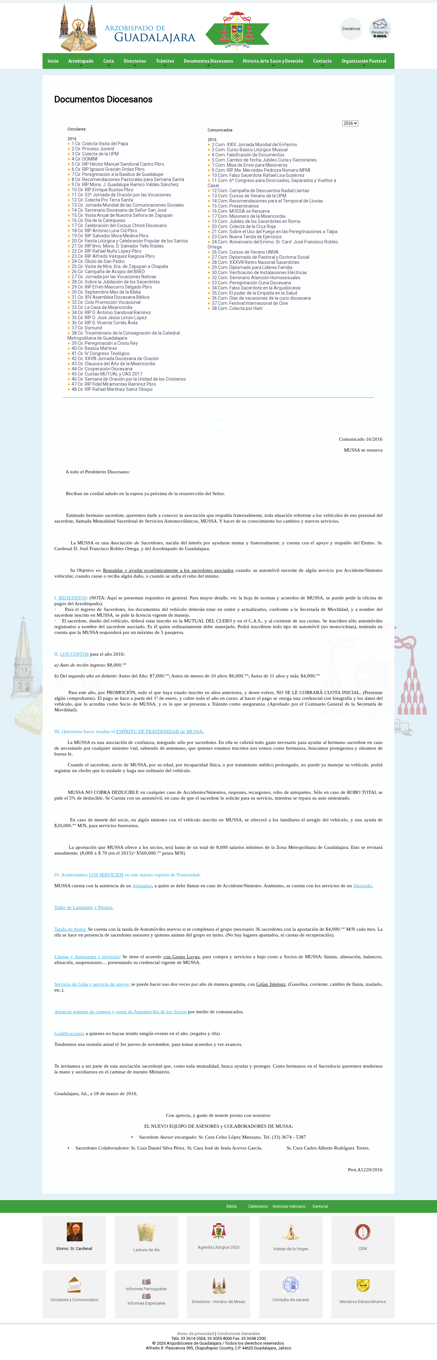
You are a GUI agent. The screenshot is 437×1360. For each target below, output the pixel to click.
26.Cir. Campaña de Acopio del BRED (108, 271)
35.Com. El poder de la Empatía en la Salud (254, 293)
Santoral (320, 1206)
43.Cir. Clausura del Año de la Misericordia (113, 363)
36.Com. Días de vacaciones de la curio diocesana (261, 298)
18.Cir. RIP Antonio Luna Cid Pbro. (105, 230)
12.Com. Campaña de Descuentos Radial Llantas (260, 190)
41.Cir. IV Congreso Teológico (101, 353)
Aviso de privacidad (195, 1333)
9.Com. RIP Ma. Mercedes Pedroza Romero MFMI (261, 170)
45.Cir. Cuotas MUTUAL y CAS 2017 (107, 373)
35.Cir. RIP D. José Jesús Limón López (109, 317)
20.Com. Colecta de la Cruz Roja (244, 226)
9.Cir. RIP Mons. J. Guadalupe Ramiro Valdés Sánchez (125, 184)
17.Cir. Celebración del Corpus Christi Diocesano (119, 225)
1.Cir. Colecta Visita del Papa (100, 143)
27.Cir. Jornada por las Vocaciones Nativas (114, 276)
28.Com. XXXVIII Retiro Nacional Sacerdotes (255, 262)
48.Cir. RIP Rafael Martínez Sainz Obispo (112, 389)
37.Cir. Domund (87, 327)
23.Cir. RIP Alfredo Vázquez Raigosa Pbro (113, 256)
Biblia (231, 1206)
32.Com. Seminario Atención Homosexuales (256, 277)
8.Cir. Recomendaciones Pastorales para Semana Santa (128, 179)
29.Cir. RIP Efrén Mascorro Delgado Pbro (112, 286)
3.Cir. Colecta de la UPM (95, 153)
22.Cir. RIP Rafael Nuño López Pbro (106, 251)
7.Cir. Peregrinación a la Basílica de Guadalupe (117, 174)
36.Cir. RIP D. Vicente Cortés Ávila (105, 322)
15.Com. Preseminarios (235, 206)
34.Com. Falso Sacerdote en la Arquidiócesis (256, 287)
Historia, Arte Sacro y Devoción (273, 63)
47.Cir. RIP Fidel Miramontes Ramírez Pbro (114, 384)
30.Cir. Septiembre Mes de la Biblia (106, 292)
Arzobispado (80, 63)
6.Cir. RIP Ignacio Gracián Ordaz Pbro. (109, 169)
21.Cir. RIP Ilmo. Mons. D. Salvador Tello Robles (118, 246)
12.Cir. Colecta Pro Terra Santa (102, 199)
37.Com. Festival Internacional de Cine (250, 303)
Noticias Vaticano (289, 1206)
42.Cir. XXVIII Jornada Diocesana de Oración (115, 358)
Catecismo (258, 1206)
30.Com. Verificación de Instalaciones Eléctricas (259, 272)
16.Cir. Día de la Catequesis (98, 220)
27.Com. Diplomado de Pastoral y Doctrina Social (260, 257)
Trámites (165, 63)
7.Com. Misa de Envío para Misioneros (250, 165)
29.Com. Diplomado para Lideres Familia (252, 267)
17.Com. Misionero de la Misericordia (248, 216)
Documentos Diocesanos (208, 63)
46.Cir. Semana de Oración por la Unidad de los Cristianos (129, 379)
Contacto (322, 63)
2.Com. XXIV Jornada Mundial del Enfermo (254, 144)
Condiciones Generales (238, 1333)
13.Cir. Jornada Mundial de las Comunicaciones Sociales (128, 205)
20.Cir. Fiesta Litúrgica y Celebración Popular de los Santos (130, 240)
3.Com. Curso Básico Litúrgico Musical (250, 149)
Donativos (351, 29)
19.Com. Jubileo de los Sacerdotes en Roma (256, 221)
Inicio (53, 61)
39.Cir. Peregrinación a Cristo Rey (105, 343)
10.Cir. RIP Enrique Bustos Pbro (102, 189)
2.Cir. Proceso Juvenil (93, 148)
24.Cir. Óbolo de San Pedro (98, 261)
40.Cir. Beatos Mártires (94, 348)
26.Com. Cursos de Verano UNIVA (245, 252)
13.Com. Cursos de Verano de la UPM (249, 195)
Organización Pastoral (364, 63)
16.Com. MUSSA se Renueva (241, 211)
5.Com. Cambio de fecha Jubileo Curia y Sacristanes (264, 159)
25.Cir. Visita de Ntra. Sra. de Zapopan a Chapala (120, 266)
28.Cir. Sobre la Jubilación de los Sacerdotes (116, 281)
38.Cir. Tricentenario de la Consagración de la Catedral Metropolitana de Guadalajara (124, 335)
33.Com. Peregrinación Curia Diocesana (251, 282)
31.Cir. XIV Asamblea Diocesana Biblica (110, 297)
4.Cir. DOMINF (85, 159)
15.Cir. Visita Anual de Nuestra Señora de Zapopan (122, 215)
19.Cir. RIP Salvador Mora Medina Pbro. (110, 235)
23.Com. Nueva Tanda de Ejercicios (247, 236)
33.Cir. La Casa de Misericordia (102, 307)
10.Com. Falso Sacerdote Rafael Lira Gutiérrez (258, 175)
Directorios (135, 63)
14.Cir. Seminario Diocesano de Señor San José (119, 210)
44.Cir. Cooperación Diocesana (102, 368)
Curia (108, 63)
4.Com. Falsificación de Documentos (248, 154)
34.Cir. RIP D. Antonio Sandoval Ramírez (111, 312)
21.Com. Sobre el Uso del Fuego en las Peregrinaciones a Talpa (275, 231)
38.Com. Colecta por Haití (237, 308)
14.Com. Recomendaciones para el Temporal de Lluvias (267, 200)
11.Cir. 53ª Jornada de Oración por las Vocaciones (121, 194)
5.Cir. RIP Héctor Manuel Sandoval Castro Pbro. (118, 164)
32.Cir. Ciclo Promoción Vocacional (106, 302)
